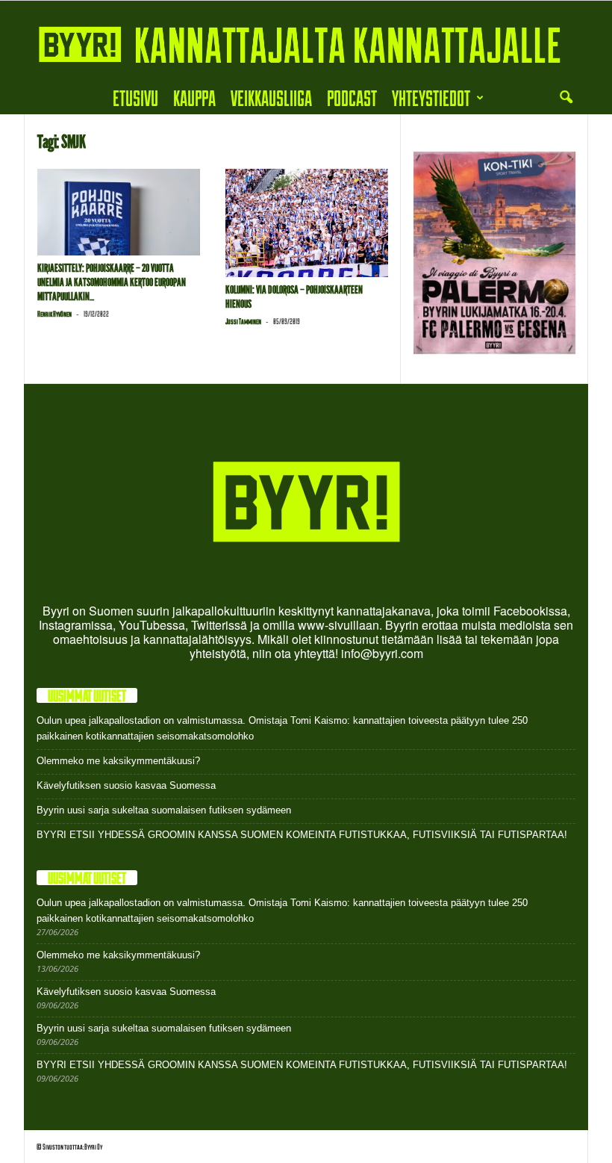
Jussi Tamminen (243, 321)
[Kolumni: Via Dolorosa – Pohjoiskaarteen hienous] (306, 223)
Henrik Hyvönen (54, 313)
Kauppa (194, 97)
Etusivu (135, 97)
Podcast (352, 97)
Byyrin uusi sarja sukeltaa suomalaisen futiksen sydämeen (164, 810)
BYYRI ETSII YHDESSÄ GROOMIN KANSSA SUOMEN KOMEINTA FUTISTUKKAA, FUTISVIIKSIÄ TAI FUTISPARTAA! (302, 834)
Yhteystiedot (431, 97)
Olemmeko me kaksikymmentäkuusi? (118, 760)
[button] (565, 97)
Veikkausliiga (271, 97)
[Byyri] (306, 41)
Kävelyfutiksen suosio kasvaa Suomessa (126, 785)
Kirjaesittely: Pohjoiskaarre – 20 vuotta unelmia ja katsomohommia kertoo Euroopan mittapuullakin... (111, 282)
